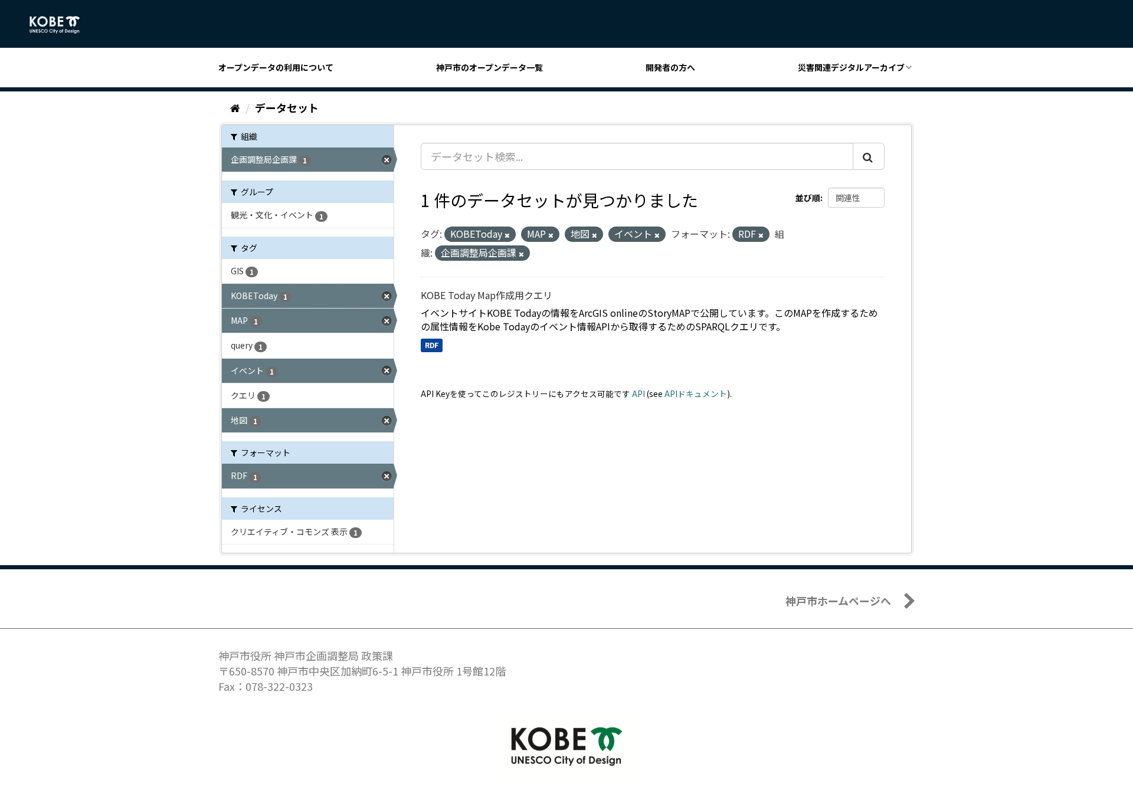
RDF (431, 345)
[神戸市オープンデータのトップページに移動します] (61, 25)
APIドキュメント (695, 393)
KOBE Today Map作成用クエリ (486, 295)
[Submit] (869, 156)
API (638, 393)
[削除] (507, 235)
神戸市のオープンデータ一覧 (489, 67)
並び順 (807, 198)
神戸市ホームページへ (838, 600)
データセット (287, 107)
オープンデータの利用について (275, 67)
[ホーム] (235, 107)
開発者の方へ (670, 67)
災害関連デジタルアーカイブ (851, 67)
